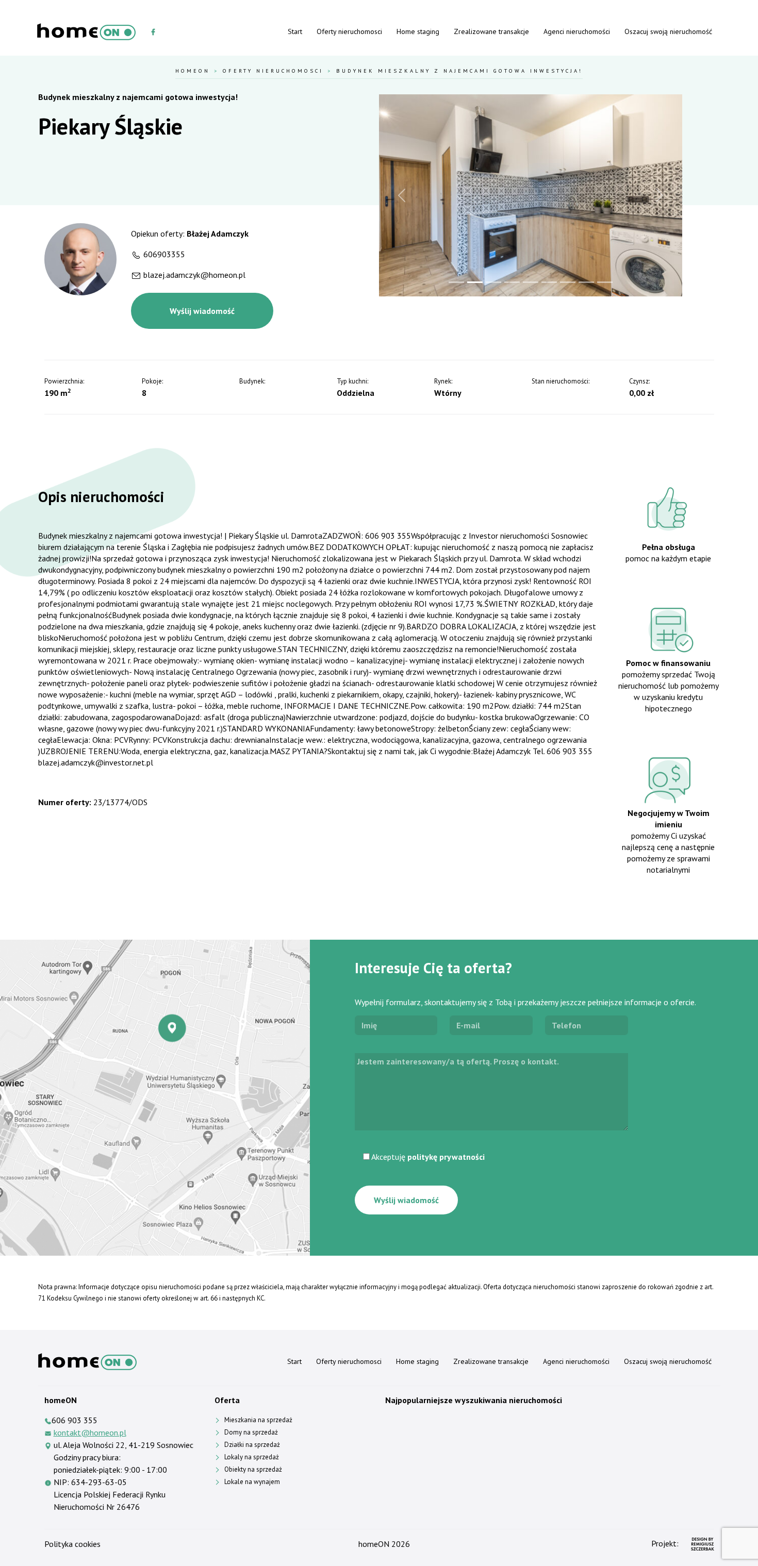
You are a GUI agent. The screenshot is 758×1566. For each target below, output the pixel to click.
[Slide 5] (530, 282)
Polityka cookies (72, 1544)
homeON (373, 1544)
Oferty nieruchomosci (349, 31)
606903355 (164, 254)
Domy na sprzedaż (251, 1432)
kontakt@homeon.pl (90, 1432)
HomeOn (192, 70)
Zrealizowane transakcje (491, 31)
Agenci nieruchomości (576, 31)
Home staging (418, 31)
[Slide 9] (605, 282)
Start (295, 31)
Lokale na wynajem (252, 1481)
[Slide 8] (586, 282)
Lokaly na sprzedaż (251, 1457)
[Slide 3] (493, 282)
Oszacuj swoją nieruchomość (668, 31)
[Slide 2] (475, 282)
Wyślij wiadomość (202, 311)
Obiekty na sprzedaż (253, 1469)
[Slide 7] (567, 282)
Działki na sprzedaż (252, 1444)
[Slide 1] (456, 282)
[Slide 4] (512, 282)
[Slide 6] (549, 282)
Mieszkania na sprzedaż (258, 1419)
